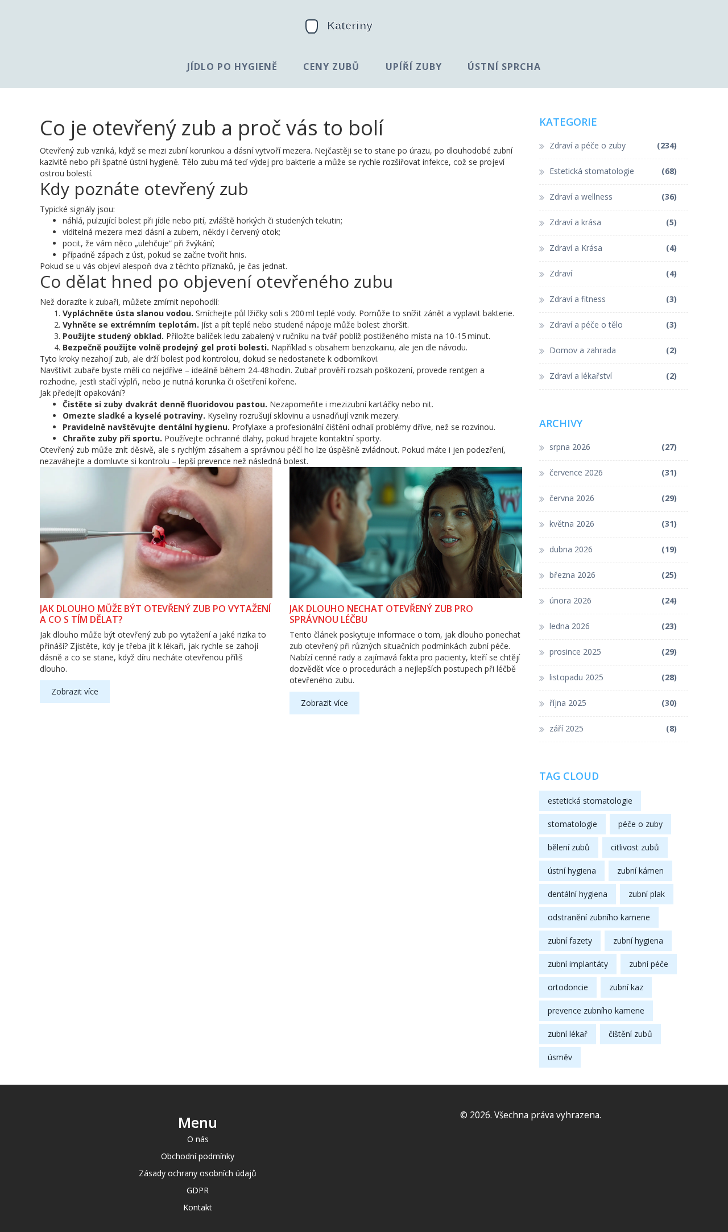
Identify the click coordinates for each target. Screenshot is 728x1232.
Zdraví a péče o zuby (613, 145)
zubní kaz (626, 987)
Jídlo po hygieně (232, 66)
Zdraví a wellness (613, 196)
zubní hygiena (638, 940)
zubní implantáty (578, 963)
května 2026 (613, 523)
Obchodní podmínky (197, 1156)
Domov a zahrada (613, 350)
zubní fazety (570, 940)
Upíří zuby (414, 66)
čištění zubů (630, 1033)
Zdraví (613, 273)
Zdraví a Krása (613, 247)
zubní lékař (568, 1033)
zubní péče (648, 963)
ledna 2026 (613, 626)
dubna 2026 (613, 549)
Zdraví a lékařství (613, 375)
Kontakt (197, 1207)
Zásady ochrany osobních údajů (198, 1173)
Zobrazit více (74, 691)
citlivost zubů (635, 847)
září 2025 (613, 728)
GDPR (198, 1190)
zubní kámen (640, 870)
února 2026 (613, 600)
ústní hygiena (572, 870)
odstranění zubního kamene (599, 917)
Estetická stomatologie (613, 171)
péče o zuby (640, 823)
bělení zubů (569, 847)
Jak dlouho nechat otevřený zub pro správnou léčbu (381, 614)
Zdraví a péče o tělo (613, 324)
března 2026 (613, 574)
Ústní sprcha (504, 66)
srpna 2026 (613, 446)
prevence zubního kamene (596, 1010)
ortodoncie (568, 987)
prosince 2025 (613, 651)
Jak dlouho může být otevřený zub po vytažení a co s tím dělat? (155, 614)
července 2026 (613, 472)
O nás (198, 1139)
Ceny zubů (331, 66)
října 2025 (613, 702)
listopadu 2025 (613, 677)
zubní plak (646, 893)
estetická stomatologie (590, 800)
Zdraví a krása (613, 222)
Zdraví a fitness (613, 298)
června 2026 (613, 498)
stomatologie (572, 823)
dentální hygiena (577, 893)
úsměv (560, 1057)
